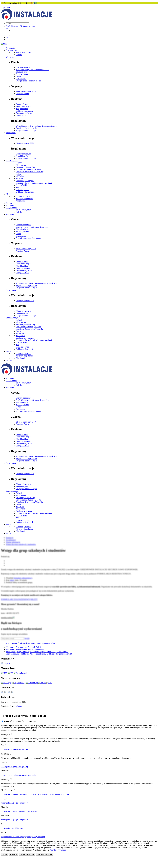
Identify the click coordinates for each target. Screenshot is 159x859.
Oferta (17, 649)
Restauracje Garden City (25, 167)
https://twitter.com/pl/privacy (12, 828)
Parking (43, 654)
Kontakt (9, 203)
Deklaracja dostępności (25, 192)
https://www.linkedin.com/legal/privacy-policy (19, 775)
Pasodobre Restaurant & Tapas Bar (29, 172)
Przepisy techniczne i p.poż (26, 130)
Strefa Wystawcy (12, 26)
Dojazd (19, 163)
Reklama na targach (23, 106)
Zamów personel (22, 74)
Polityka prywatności (58, 850)
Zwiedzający (11, 133)
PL (7, 28)
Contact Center (22, 104)
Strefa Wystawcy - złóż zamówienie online (32, 70)
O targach (31, 647)
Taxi (17, 187)
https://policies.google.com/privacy (14, 749)
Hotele (18, 76)
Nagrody (31, 649)
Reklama (23, 649)
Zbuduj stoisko (22, 72)
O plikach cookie (31, 721)
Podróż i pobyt (12, 160)
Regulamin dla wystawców (26, 128)
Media (8, 194)
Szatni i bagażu (22, 156)
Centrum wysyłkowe (24, 113)
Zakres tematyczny (23, 52)
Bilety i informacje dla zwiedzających (31, 652)
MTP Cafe (20, 176)
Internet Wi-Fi (21, 185)
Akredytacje (20, 201)
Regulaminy (40, 649)
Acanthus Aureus (22, 94)
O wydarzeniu (11, 50)
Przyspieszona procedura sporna (28, 81)
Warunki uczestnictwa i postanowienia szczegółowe (36, 126)
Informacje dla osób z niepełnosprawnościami (34, 183)
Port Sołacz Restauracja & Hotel (28, 169)
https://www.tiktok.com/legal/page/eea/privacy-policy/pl (23, 837)
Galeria (19, 55)
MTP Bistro (20, 178)
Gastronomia (21, 78)
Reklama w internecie (24, 111)
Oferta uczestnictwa (27, 26)
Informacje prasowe (23, 196)
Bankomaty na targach (25, 181)
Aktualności (10, 48)
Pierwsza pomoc (22, 190)
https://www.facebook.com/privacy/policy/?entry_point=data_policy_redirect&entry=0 (35, 794)
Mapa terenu (21, 165)
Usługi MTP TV (22, 115)
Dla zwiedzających (23, 154)
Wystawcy (10, 57)
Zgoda (6, 721)
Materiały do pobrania (24, 199)
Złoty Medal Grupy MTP (26, 91)
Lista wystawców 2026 (25, 143)
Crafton (19, 706)
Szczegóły (17, 721)
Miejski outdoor (22, 109)
